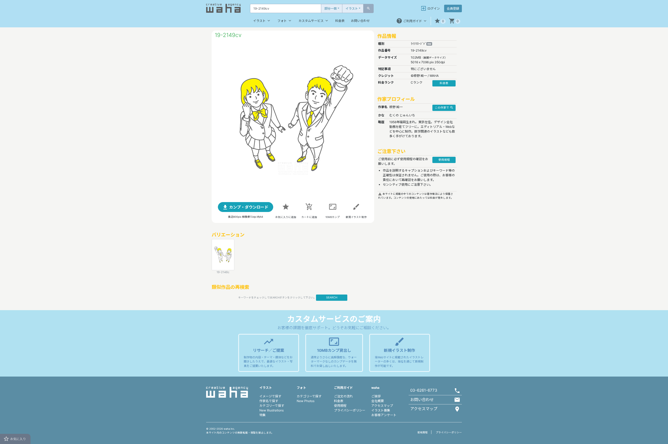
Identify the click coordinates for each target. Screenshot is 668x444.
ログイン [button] (430, 8)
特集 (262, 415)
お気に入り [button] (14, 439)
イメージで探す (270, 396)
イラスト (351, 8)
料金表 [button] (444, 83)
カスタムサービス (314, 20)
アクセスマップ (382, 406)
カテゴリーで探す (271, 406)
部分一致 (330, 8)
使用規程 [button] (444, 159)
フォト (284, 20)
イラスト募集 (380, 410)
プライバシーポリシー (349, 410)
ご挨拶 (376, 396)
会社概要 (377, 401)
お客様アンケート (383, 415)
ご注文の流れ (343, 396)
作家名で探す (268, 401)
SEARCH (331, 297)
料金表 (340, 21)
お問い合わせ (360, 21)
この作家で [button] (444, 107)
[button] (440, 21)
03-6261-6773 (423, 390)
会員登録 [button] (453, 8)
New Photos (305, 401)
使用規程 (340, 406)
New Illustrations (271, 410)
